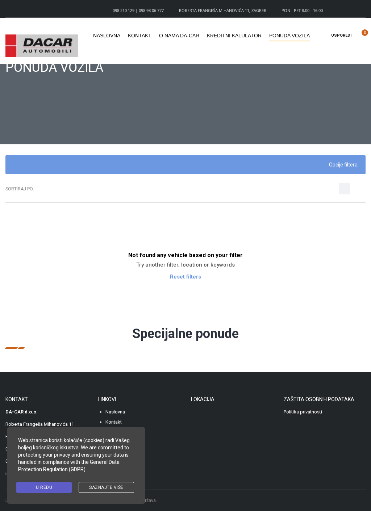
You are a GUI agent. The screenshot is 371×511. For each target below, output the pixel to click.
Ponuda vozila (289, 35)
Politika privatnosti (303, 412)
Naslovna (106, 35)
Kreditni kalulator (234, 35)
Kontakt (139, 35)
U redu (44, 487)
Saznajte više (106, 487)
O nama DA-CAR (179, 35)
